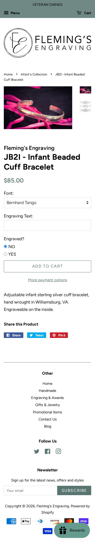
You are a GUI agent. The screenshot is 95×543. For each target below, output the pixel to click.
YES (12, 254)
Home (8, 74)
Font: (8, 193)
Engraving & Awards (47, 397)
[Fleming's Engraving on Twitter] (37, 452)
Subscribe (74, 490)
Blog (47, 426)
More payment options (47, 280)
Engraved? (14, 238)
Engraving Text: (18, 215)
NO (11, 246)
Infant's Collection (34, 74)
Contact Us (48, 419)
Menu (15, 13)
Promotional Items (47, 412)
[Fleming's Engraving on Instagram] (58, 452)
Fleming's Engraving (52, 506)
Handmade (47, 390)
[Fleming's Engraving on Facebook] (47, 452)
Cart (87, 13)
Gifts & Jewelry (47, 405)
